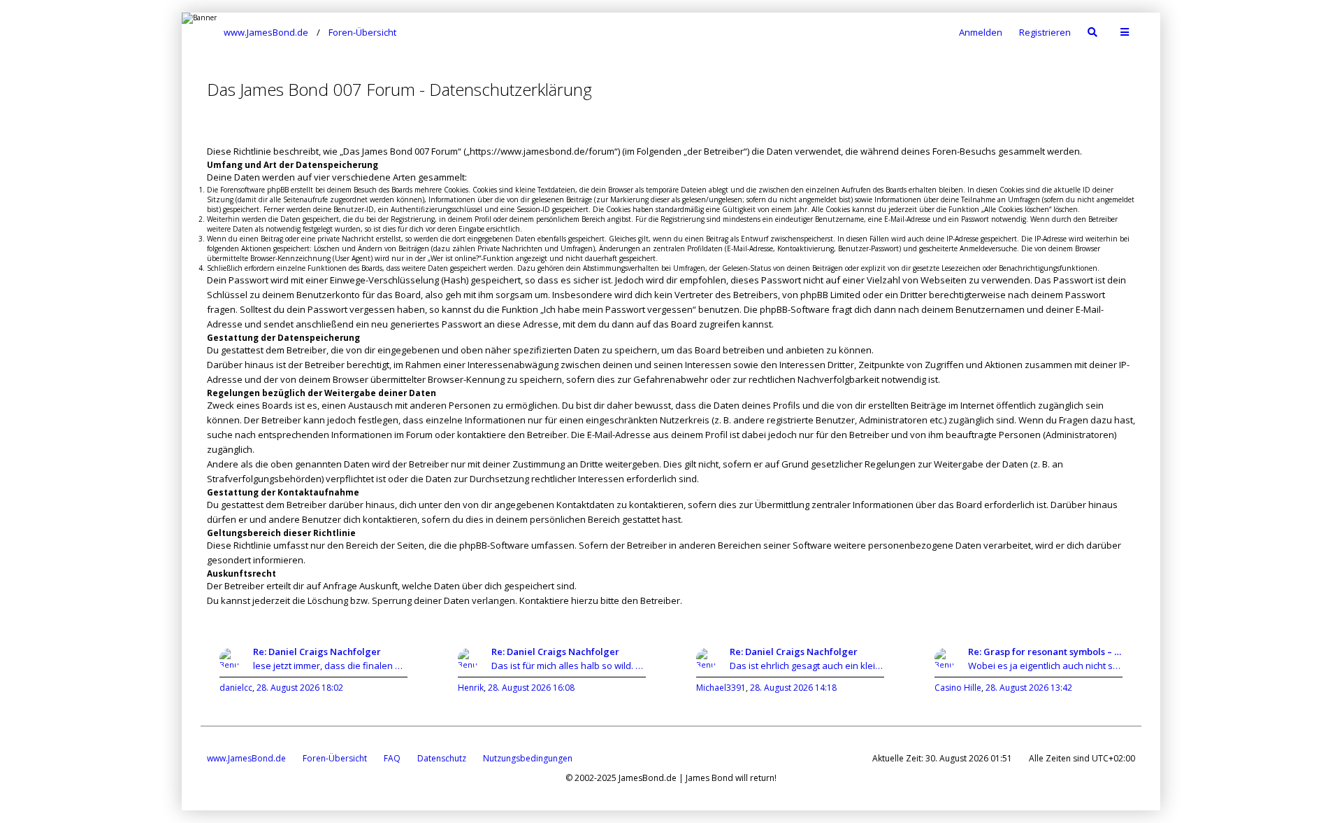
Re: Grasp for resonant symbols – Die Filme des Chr (1045, 651)
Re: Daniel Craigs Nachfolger (317, 651)
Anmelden (980, 32)
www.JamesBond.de (246, 758)
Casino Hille (958, 688)
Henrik (471, 688)
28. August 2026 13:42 (1029, 688)
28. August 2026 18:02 (300, 688)
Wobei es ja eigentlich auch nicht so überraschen (1045, 665)
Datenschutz (441, 758)
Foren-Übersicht (335, 758)
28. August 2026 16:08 (531, 688)
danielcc (235, 688)
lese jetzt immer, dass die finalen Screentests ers (330, 665)
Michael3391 (721, 688)
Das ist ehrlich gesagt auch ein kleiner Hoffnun (807, 665)
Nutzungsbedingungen (527, 758)
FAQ (392, 758)
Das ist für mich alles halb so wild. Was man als (568, 665)
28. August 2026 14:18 (793, 688)
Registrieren (1045, 32)
